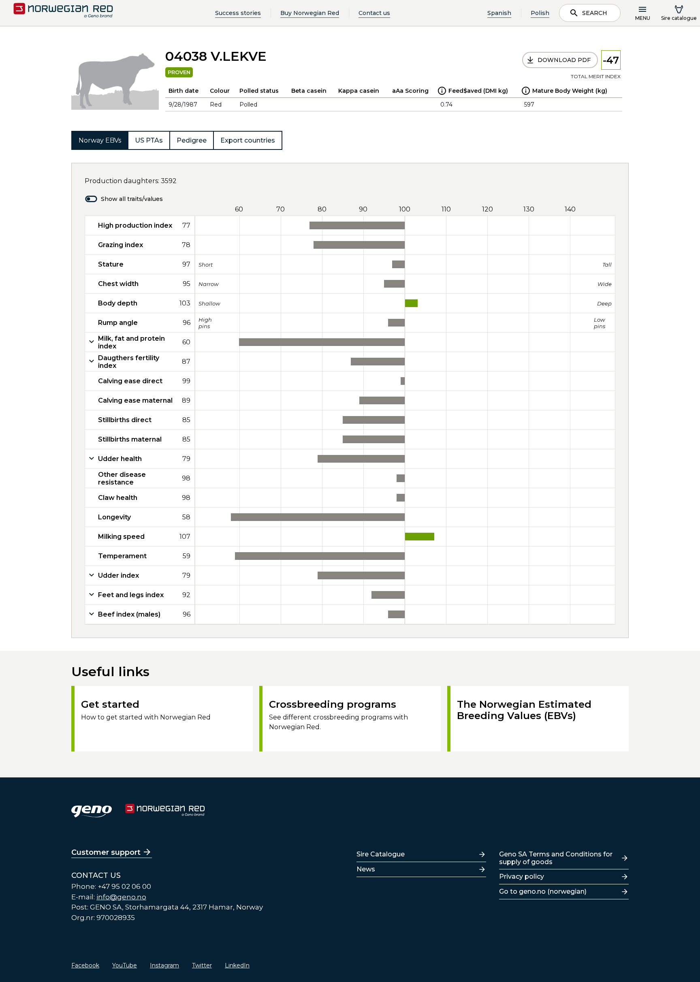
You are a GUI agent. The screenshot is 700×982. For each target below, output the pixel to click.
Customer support (106, 852)
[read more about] (442, 91)
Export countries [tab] (247, 140)
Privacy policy (521, 876)
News (365, 869)
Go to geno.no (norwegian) (543, 891)
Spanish (499, 13)
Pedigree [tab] (192, 140)
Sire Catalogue (380, 854)
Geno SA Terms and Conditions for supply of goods (555, 858)
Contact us (374, 13)
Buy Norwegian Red (309, 13)
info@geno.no (121, 897)
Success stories (238, 13)
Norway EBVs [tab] (100, 140)
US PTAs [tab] (149, 140)
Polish (540, 13)
